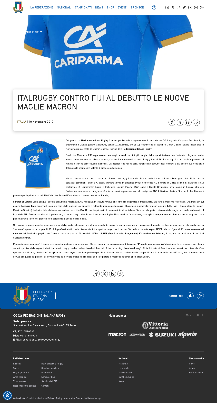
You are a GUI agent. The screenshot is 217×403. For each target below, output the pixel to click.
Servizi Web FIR (49, 381)
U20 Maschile (125, 372)
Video (192, 368)
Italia (22, 122)
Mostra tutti (193, 315)
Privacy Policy (55, 398)
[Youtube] (190, 7)
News (121, 381)
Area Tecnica (19, 376)
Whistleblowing (93, 398)
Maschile (123, 363)
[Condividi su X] (180, 122)
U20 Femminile (126, 376)
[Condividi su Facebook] (172, 122)
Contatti (45, 385)
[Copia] (196, 122)
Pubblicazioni (196, 372)
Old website (19, 398)
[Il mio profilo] (154, 7)
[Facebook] (167, 7)
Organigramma (21, 372)
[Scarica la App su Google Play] (200, 295)
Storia (16, 368)
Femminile (124, 368)
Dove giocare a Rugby (52, 363)
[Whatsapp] (202, 7)
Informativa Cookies (74, 398)
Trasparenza (19, 381)
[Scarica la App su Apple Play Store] (190, 295)
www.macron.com (30, 244)
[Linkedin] (196, 7)
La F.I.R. (17, 363)
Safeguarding (48, 376)
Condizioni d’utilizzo (36, 398)
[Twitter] (173, 7)
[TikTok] (184, 7)
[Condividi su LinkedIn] (188, 122)
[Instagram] (179, 7)
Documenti (46, 372)
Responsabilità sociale (24, 385)
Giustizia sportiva (50, 368)
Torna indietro (33, 32)
